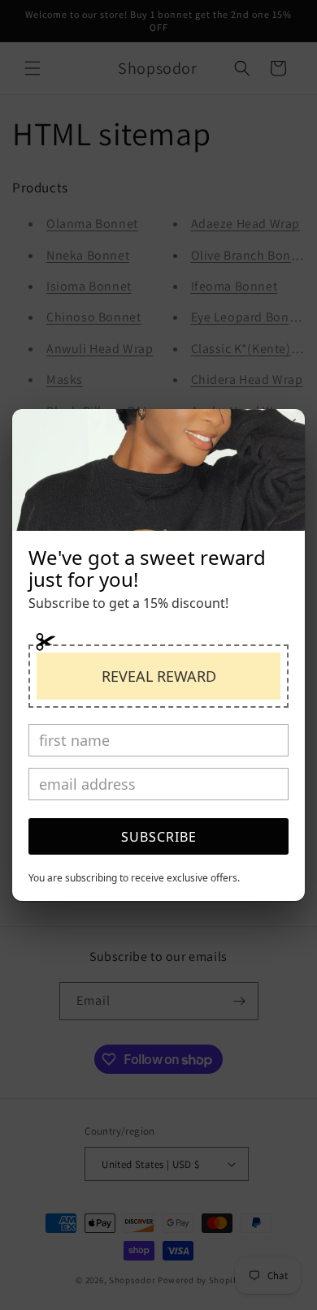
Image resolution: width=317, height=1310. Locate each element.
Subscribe (159, 837)
